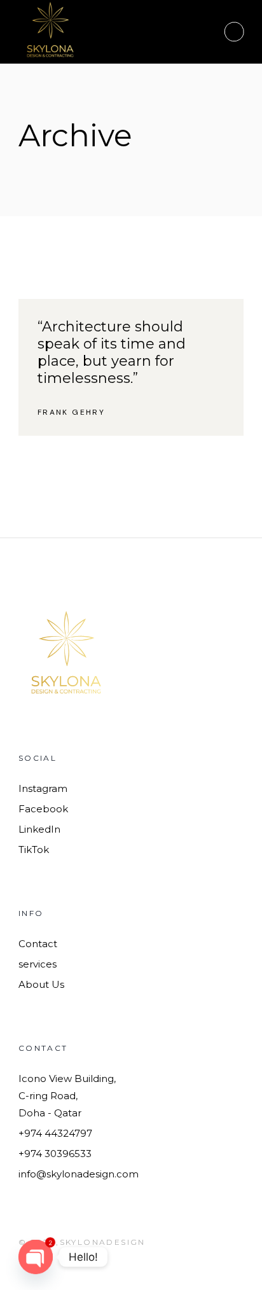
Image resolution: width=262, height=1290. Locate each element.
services (37, 964)
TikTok (33, 849)
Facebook (43, 809)
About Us (41, 984)
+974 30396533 (55, 1154)
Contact (37, 944)
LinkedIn (39, 829)
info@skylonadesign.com (78, 1174)
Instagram (42, 788)
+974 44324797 (55, 1133)
